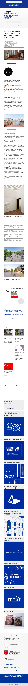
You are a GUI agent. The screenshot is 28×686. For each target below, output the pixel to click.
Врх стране (13, 681)
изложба (6, 311)
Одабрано (14, 294)
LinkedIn (16, 5)
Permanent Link (10, 318)
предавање (19, 312)
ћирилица (6, 403)
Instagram (18, 5)
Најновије (15, 42)
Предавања (15, 295)
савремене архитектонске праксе (15, 314)
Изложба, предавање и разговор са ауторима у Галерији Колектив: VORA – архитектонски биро (10, 45)
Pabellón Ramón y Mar (11, 63)
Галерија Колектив (17, 310)
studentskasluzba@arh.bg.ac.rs (12, 667)
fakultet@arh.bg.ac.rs (9, 661)
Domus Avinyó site (10, 216)
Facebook (10, 5)
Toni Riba (17, 309)
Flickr (14, 5)
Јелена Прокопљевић (18, 311)
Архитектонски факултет (17, 289)
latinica (10, 403)
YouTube (12, 5)
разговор (6, 314)
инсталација (10, 311)
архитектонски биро (8, 310)
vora (20, 309)
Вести (6, 43)
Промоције (14, 296)
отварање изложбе (13, 312)
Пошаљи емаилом (11, 320)
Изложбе (14, 292)
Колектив (6, 312)
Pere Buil (12, 309)
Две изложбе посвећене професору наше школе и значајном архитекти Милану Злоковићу (8, 339)
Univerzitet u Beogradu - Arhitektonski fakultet (8, 42)
